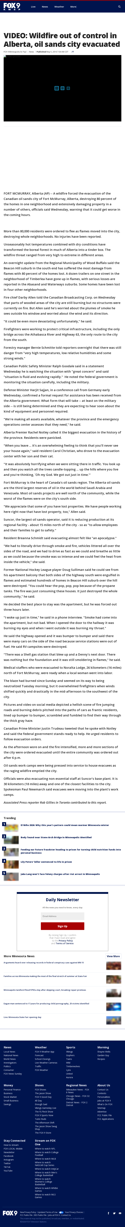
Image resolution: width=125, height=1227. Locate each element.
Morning (103, 1047)
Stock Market (10, 1096)
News (31, 51)
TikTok (7, 1167)
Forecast (39, 1055)
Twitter (7, 1163)
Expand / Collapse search (119, 6)
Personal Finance (12, 1089)
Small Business (11, 1100)
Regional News (76, 1085)
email (120, 1213)
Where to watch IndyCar (47, 1168)
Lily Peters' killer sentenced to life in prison (46, 861)
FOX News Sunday (13, 1073)
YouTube (8, 1170)
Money (8, 1085)
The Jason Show (43, 1093)
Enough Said (41, 1104)
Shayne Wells (103, 1051)
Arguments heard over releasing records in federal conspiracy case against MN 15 (44, 962)
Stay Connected (14, 1140)
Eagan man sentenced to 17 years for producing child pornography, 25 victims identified (46, 1003)
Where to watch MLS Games (45, 1196)
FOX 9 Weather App (44, 1051)
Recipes (101, 1059)
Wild (68, 1062)
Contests (101, 1093)
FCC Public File (104, 1115)
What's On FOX (104, 1104)
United (69, 1073)
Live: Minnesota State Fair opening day (22, 1017)
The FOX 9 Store (43, 1132)
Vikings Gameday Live (45, 1107)
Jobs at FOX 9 (104, 1100)
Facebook (8, 1155)
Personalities (103, 1096)
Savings (7, 1104)
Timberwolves (73, 1066)
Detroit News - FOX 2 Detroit (76, 1104)
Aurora (69, 1077)
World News (10, 1059)
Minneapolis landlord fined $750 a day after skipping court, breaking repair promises (45, 990)
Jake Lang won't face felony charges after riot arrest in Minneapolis (60, 874)
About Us (103, 1085)
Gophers (70, 1055)
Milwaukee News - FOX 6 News (77, 1091)
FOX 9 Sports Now (44, 1115)
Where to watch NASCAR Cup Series (44, 1164)
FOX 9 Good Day (43, 1096)
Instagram (9, 1159)
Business (8, 1093)
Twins (69, 1059)
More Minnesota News (19, 956)
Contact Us (102, 1089)
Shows (39, 1085)
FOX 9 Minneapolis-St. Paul (15, 51)
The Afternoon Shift (44, 1122)
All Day (38, 1100)
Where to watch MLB (45, 1158)
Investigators (10, 1062)
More (73, 6)
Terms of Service (64, 943)
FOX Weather (41, 1070)
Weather (41, 1047)
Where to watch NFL (45, 1148)
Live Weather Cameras (46, 1062)
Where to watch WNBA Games (46, 1189)
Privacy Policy (66, 940)
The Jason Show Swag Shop (46, 1127)
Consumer (9, 1070)
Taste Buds (40, 1118)
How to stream (11, 1144)
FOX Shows (40, 1089)
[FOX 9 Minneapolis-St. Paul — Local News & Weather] (14, 6)
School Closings (42, 1059)
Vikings (69, 1051)
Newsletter (9, 1152)
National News (11, 1055)
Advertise (102, 1111)
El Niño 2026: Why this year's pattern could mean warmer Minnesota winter (65, 825)
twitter (114, 1213)
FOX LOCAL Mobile (13, 1148)
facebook (108, 1213)
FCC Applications (105, 1118)
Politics (7, 1066)
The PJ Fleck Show (44, 1111)
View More (113, 956)
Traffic (38, 1066)
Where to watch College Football (47, 1153)
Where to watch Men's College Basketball (46, 1174)
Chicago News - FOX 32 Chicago (77, 1097)
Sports (70, 1047)
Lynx (68, 1070)
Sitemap (101, 1107)
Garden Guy (103, 1055)
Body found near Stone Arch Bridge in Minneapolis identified (56, 837)
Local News (9, 1051)
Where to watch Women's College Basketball (43, 1181)
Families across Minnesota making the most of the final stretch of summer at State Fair (45, 976)
